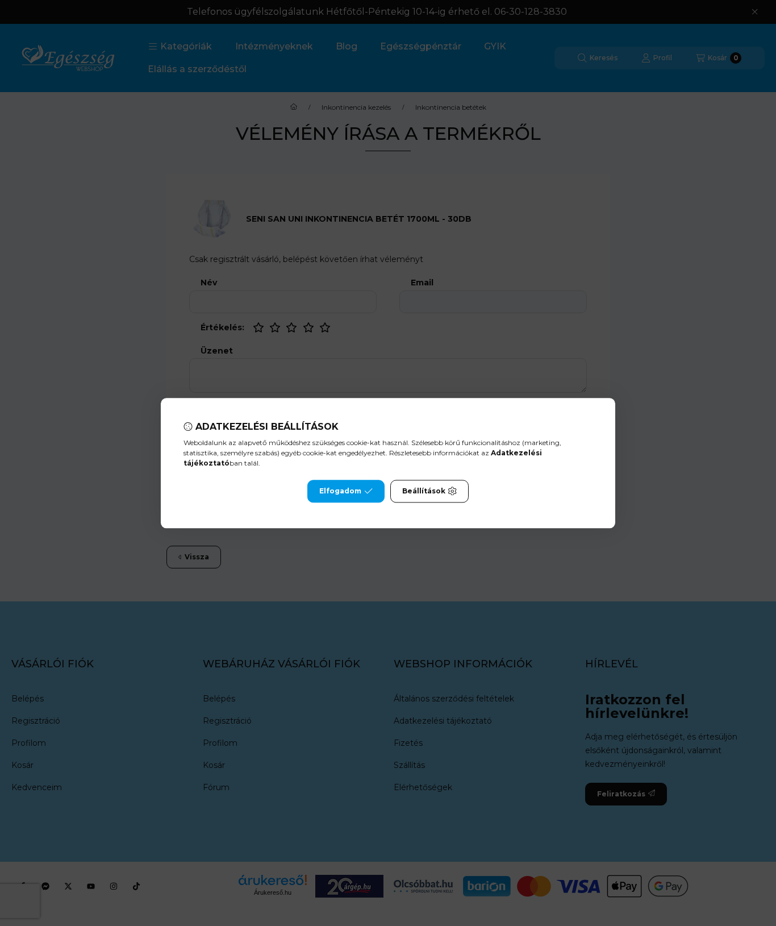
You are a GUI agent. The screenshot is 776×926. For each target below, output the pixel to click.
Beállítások (423, 491)
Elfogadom (340, 491)
